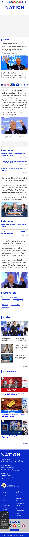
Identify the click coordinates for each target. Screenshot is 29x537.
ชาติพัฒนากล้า (6, 301)
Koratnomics (6, 308)
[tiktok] (10, 527)
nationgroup (19, 498)
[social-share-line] (17, 2)
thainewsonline (20, 510)
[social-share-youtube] (14, 2)
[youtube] (14, 527)
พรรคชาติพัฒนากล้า (18, 301)
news (4, 498)
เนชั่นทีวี (10, 535)
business (5, 503)
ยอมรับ (4, 524)
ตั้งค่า (4, 527)
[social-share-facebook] (8, 2)
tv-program (6, 505)
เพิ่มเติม (5, 521)
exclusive (6, 500)
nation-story (5, 508)
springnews (19, 508)
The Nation (19, 496)
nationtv (18, 505)
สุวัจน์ (3, 297)
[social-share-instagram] (20, 2)
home (4, 495)
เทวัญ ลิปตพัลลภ (15, 304)
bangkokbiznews (20, 503)
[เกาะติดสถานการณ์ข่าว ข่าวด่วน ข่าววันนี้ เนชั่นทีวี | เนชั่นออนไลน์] (14, 7)
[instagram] (23, 527)
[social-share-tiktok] (11, 2)
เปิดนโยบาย (5, 304)
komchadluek (19, 501)
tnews (17, 513)
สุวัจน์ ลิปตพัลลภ (12, 297)
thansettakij (19, 515)
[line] (18, 527)
